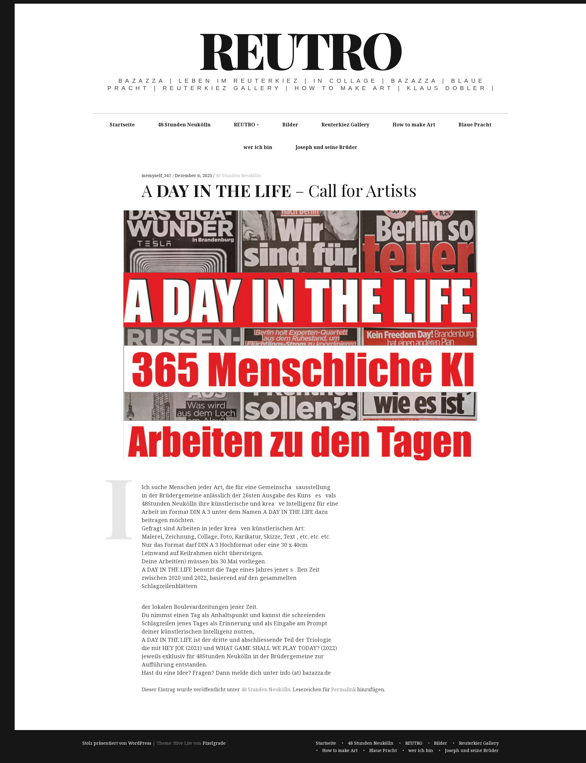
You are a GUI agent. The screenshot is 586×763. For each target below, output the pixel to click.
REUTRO (300, 49)
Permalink (343, 689)
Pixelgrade (214, 743)
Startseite (122, 124)
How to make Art (413, 124)
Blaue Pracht (474, 124)
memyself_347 (157, 175)
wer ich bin (258, 147)
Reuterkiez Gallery (345, 124)
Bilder (290, 124)
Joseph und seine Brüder (326, 147)
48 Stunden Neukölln (184, 124)
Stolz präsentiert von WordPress (116, 743)
